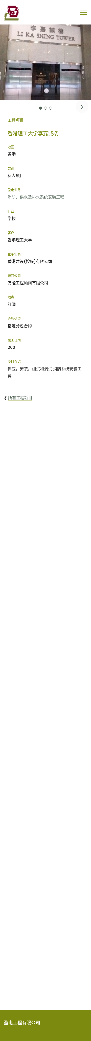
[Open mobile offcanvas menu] (83, 12)
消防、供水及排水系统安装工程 (36, 197)
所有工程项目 (20, 398)
